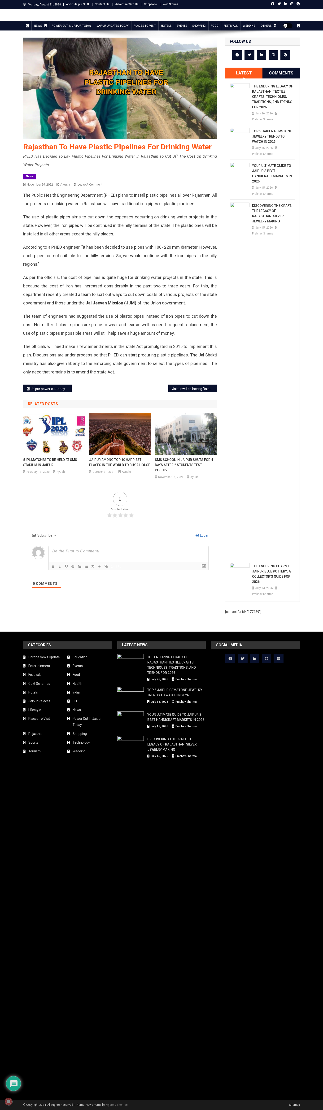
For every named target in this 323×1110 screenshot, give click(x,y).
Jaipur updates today (112, 25)
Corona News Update (44, 657)
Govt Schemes (39, 683)
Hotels (166, 25)
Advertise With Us (127, 4)
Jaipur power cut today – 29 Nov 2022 (51, 389)
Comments (281, 72)
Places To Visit (145, 25)
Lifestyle (34, 710)
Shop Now (150, 4)
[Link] (106, 566)
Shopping (199, 25)
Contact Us (102, 4)
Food (214, 25)
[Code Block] (99, 566)
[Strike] (73, 566)
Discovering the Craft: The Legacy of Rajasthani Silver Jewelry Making (272, 213)
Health (77, 683)
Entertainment (39, 666)
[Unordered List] (86, 566)
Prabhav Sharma (262, 119)
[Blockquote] (93, 566)
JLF (75, 701)
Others (266, 25)
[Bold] (53, 566)
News (38, 25)
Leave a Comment (90, 184)
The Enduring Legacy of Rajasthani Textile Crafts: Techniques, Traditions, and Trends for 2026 (272, 96)
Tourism (34, 751)
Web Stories (170, 4)
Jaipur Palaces (39, 701)
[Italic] (60, 566)
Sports (33, 742)
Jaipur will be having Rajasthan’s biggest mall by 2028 (194, 389)
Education (80, 657)
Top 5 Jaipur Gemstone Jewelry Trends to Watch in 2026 (272, 136)
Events (182, 25)
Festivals (231, 25)
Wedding (249, 25)
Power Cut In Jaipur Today (71, 25)
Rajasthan (36, 734)
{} (112, 566)
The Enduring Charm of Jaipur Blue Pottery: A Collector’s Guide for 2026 (272, 574)
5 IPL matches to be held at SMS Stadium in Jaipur (50, 462)
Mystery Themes (117, 1104)
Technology (81, 742)
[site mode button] (287, 25)
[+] (119, 566)
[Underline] (66, 566)
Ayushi (65, 184)
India (76, 692)
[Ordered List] (79, 566)
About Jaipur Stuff (77, 4)
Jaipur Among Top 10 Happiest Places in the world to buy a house (119, 462)
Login (203, 535)
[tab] (243, 73)
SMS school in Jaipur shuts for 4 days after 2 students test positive (184, 465)
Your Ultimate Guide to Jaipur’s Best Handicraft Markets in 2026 (272, 173)
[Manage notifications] (8, 1101)
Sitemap (294, 1104)
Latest (244, 72)
